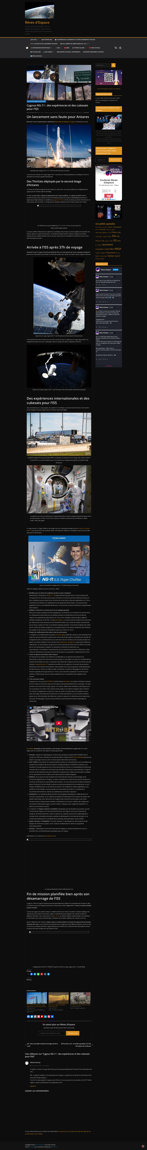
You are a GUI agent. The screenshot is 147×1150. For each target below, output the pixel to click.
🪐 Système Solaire (78, 48)
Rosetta (118, 252)
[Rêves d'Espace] (27, 48)
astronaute (108, 229)
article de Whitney (78, 757)
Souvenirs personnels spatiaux (93, 52)
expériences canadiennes (68, 642)
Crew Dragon (98, 236)
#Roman (98, 338)
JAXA (119, 241)
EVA (118, 236)
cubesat (46, 112)
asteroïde (102, 229)
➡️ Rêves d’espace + (36, 56)
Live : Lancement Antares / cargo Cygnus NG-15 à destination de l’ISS (36, 1005)
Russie (97, 256)
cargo (42, 112)
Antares (38, 112)
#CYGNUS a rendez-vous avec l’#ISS (80, 1005)
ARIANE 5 (110, 227)
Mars (112, 249)
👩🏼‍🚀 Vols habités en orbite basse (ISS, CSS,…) (74, 43)
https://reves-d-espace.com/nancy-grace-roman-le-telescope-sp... (108, 349)
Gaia (103, 241)
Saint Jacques (79, 112)
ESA (114, 236)
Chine (113, 232)
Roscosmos (111, 252)
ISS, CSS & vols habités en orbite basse (36, 101)
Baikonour (105, 232)
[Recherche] (113, 65)
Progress (103, 253)
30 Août (111, 276)
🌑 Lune (57, 48)
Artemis (97, 229)
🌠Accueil (33, 39)
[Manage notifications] (143, 1146)
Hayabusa (107, 241)
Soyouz (111, 255)
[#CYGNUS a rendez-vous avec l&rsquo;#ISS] (80, 998)
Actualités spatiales (105, 223)
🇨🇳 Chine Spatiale (94, 48)
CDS (109, 232)
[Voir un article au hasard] (120, 48)
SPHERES (50, 681)
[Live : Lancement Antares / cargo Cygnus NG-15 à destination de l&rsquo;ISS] (37, 998)
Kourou (100, 245)
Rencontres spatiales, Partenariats (68, 52)
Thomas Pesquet (99, 258)
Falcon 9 (98, 241)
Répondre (33, 1086)
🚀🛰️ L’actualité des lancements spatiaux (44, 43)
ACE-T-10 (52, 595)
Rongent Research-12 (41, 664)
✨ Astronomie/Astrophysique (40, 48)
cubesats (31, 748)
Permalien (46, 1065)
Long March (99, 249)
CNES (119, 232)
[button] (38, 39)
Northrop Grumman (70, 112)
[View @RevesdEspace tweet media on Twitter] (111, 323)
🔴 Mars (66, 48)
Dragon (109, 236)
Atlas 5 (113, 229)
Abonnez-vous (72, 1033)
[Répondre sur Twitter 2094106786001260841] (96, 327)
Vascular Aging (60, 635)
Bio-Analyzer (59, 620)
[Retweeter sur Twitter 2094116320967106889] (99, 285)
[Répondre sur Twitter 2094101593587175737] (96, 359)
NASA (118, 248)
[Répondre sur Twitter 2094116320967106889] (96, 285)
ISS (59, 112)
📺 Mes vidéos (47, 52)
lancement (107, 244)
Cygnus (51, 112)
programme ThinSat (58, 200)
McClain (63, 112)
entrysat (56, 112)
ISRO (111, 241)
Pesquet (97, 253)
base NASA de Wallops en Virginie (65, 122)
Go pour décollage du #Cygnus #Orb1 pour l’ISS (57, 1005)
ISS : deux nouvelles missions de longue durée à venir (42, 1045)
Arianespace (117, 227)
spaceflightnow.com (50, 836)
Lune (106, 249)
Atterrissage (98, 232)
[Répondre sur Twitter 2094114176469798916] (96, 302)
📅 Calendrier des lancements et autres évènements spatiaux (75, 39)
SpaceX (117, 256)
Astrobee (67, 681)
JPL (96, 245)
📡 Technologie (35, 52)
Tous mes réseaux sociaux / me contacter (108, 89)
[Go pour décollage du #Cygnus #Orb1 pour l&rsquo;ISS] (59, 998)
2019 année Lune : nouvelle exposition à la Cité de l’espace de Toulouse (76, 1045)
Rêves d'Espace (37, 22)
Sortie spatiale (103, 256)
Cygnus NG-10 (55, 916)
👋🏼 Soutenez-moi (46, 39)
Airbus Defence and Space (101, 227)
